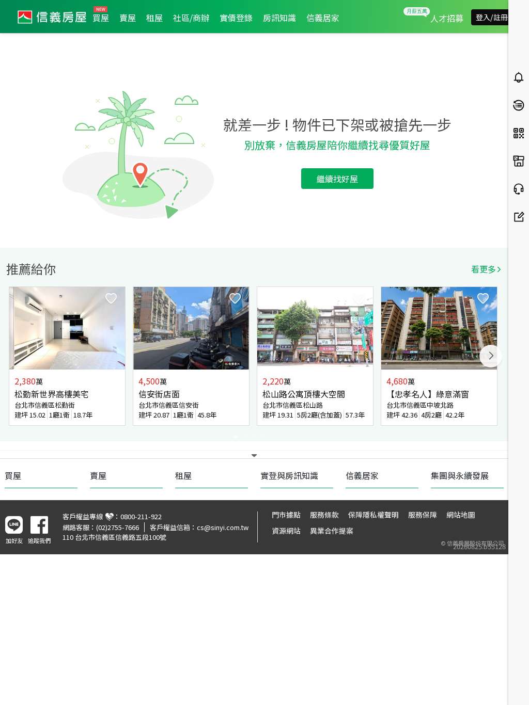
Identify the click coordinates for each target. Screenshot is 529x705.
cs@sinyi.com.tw (222, 527)
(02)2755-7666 (117, 527)
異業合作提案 (331, 530)
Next (490, 356)
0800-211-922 (141, 516)
